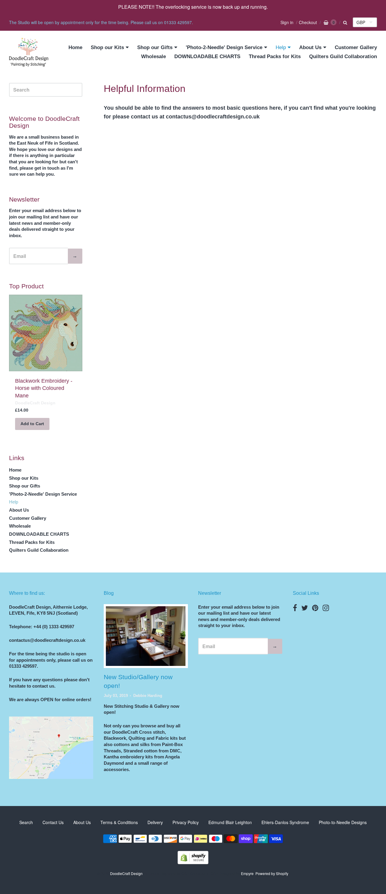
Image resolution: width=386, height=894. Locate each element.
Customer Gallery (356, 47)
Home (75, 47)
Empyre (247, 873)
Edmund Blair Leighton (230, 822)
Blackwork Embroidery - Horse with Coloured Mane (43, 388)
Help (281, 47)
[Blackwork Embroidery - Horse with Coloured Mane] (45, 333)
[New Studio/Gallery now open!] (145, 636)
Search (26, 822)
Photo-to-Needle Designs (343, 822)
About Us (310, 47)
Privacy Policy (185, 822)
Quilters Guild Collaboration (343, 56)
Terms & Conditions (119, 822)
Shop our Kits (107, 47)
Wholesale (153, 56)
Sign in (286, 22)
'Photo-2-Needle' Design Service (224, 47)
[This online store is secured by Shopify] (193, 862)
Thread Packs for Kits (275, 56)
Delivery (155, 822)
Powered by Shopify (271, 873)
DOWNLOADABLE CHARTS (207, 56)
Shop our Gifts (154, 47)
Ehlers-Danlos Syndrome (285, 822)
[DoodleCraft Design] (28, 52)
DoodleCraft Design (35, 402)
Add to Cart (32, 423)
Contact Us (53, 822)
